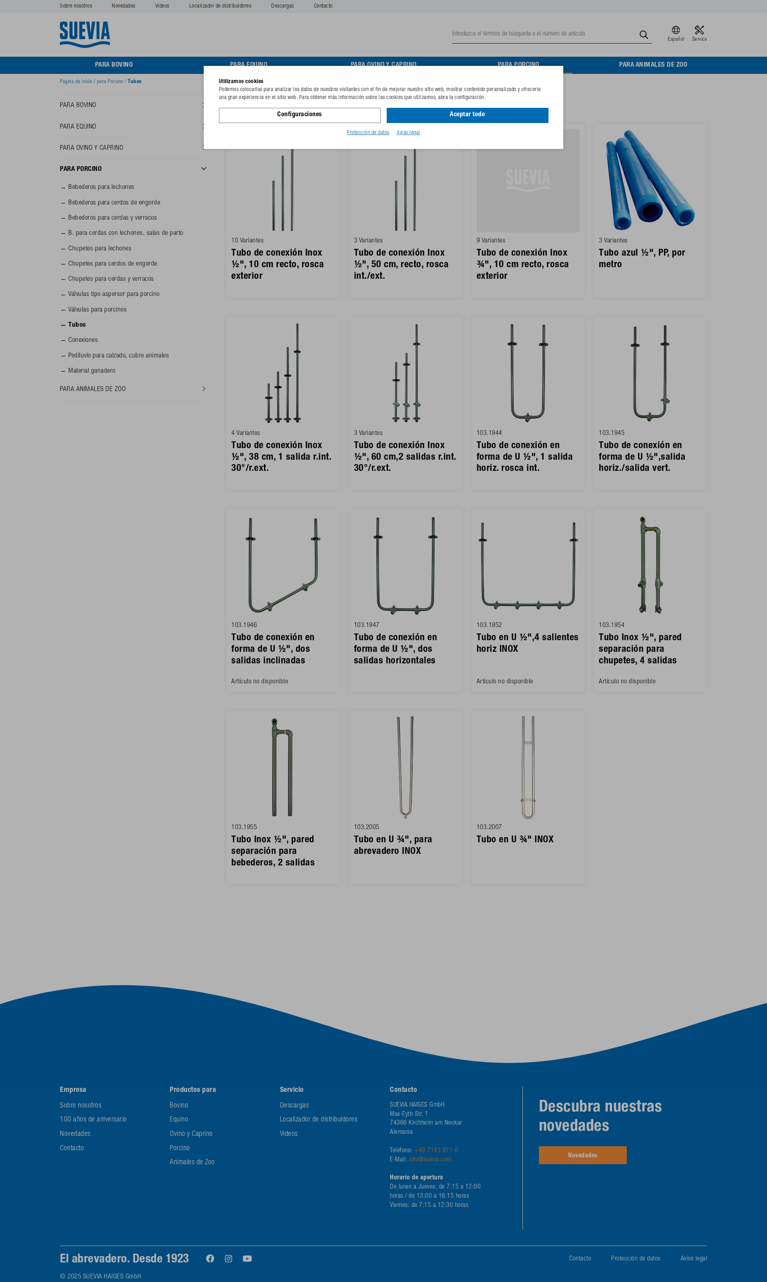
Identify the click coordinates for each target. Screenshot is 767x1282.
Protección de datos (368, 133)
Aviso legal (408, 133)
